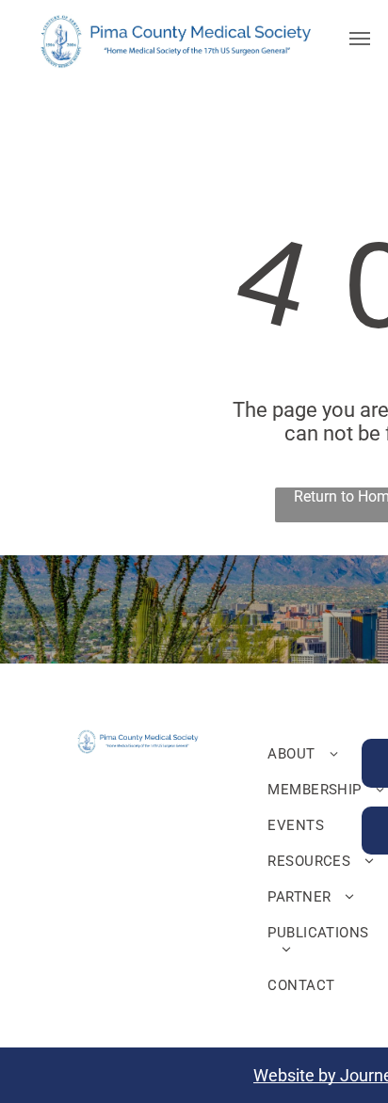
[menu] (360, 38)
